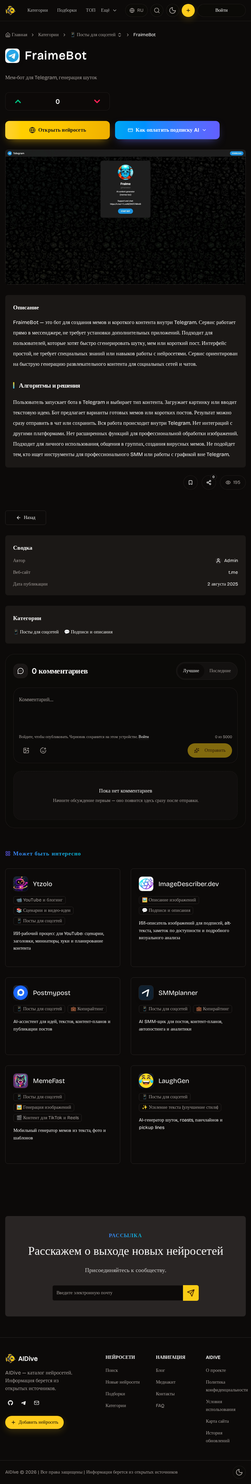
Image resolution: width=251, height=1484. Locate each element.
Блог (160, 1370)
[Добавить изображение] (26, 750)
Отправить (215, 750)
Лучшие (191, 671)
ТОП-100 (95, 10)
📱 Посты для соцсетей (36, 632)
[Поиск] (156, 10)
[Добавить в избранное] (190, 482)
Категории (37, 10)
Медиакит (166, 1382)
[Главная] (11, 10)
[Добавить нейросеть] (188, 10)
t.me (233, 572)
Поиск (112, 1370)
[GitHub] (10, 1403)
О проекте (216, 1370)
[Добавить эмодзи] (43, 750)
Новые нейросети (123, 1382)
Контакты (165, 1394)
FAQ (160, 1405)
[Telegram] (23, 1403)
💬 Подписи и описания (88, 632)
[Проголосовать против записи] (97, 101)
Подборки (67, 10)
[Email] (36, 1403)
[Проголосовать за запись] (18, 101)
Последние (220, 671)
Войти (221, 10)
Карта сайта (217, 1421)
